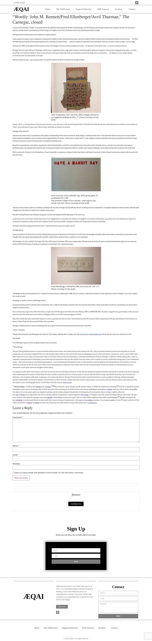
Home (47, 9)
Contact (132, 9)
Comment (18, 417)
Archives (119, 9)
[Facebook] (136, 2)
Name (16, 446)
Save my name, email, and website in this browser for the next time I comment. (48, 473)
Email (16, 455)
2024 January (103, 9)
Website (16, 464)
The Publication (63, 9)
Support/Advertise (83, 9)
